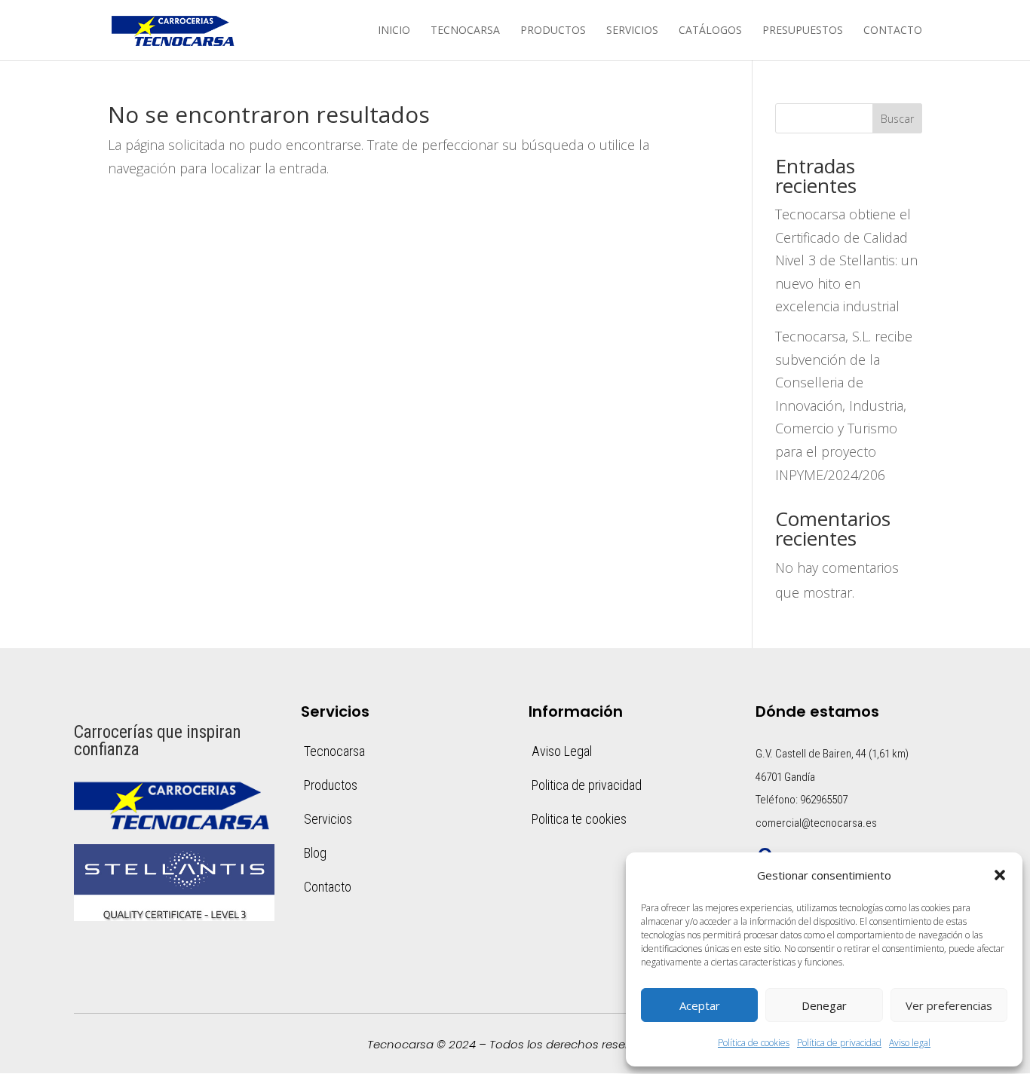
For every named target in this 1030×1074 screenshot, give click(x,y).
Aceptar (699, 1005)
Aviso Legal (562, 751)
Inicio (394, 31)
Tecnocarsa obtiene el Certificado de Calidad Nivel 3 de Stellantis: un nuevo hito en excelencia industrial (846, 260)
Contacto (892, 31)
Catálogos (710, 31)
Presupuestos (802, 31)
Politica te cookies (579, 819)
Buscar (897, 119)
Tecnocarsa (465, 31)
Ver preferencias (949, 1005)
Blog (315, 853)
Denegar (824, 1005)
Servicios (632, 31)
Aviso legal (909, 1042)
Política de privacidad (839, 1042)
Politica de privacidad (587, 785)
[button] (999, 875)
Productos (553, 31)
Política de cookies (753, 1042)
